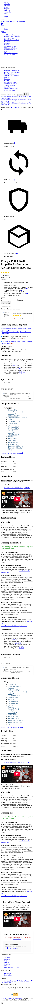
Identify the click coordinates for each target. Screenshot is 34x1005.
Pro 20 (11, 425)
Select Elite (12, 438)
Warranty (10, 351)
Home (6, 2)
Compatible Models (13, 350)
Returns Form (8, 975)
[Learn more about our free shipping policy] (14, 143)
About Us (7, 4)
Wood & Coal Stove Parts (11, 40)
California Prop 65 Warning (12, 967)
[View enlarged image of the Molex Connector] (17, 333)
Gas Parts (7, 41)
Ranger (11, 433)
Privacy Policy (17, 998)
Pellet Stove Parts (9, 38)
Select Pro (12, 440)
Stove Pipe (7, 51)
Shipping (7, 8)
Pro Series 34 (13, 429)
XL (10, 450)
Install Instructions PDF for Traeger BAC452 (17, 488)
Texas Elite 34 (13, 444)
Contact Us (7, 12)
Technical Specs (24, 350)
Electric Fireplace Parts (10, 53)
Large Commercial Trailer (16, 418)
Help (5, 960)
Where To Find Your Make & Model (11, 453)
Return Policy (8, 10)
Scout (11, 437)
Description (4, 350)
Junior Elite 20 (13, 416)
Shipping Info (17, 351)
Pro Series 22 (13, 427)
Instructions (4, 351)
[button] (5, 272)
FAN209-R (18, 369)
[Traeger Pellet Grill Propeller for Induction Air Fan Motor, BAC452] (17, 98)
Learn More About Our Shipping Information (14, 626)
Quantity (20, 300)
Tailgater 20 (13, 442)
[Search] (26, 94)
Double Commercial (14, 412)
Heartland (12, 414)
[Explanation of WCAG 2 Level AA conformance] (14, 995)
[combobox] (9, 95)
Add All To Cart (5, 348)
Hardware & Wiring (10, 46)
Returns (6, 962)
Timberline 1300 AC (14, 446)
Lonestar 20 (13, 423)
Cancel (20, 94)
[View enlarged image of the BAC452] (17, 330)
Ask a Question (13, 948)
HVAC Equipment (9, 54)
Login (6, 16)
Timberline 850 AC (14, 448)
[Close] (2, 1003)
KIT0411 (22, 372)
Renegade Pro (13, 435)
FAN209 (14, 365)
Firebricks (7, 43)
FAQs (6, 7)
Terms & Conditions (6, 998)
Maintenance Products (10, 48)
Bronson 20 (12, 410)
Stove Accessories (9, 49)
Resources (7, 5)
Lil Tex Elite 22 (14, 421)
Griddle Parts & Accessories (12, 36)
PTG (10, 431)
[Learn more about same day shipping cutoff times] (17, 253)
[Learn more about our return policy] (14, 180)
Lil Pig (11, 419)
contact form (17, 939)
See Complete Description (11, 295)
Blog (5, 13)
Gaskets (6, 45)
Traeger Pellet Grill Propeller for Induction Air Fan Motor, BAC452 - (14, 337)
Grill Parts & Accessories (11, 35)
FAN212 (21, 373)
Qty (6, 298)
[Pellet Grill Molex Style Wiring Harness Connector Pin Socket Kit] (17, 333)
